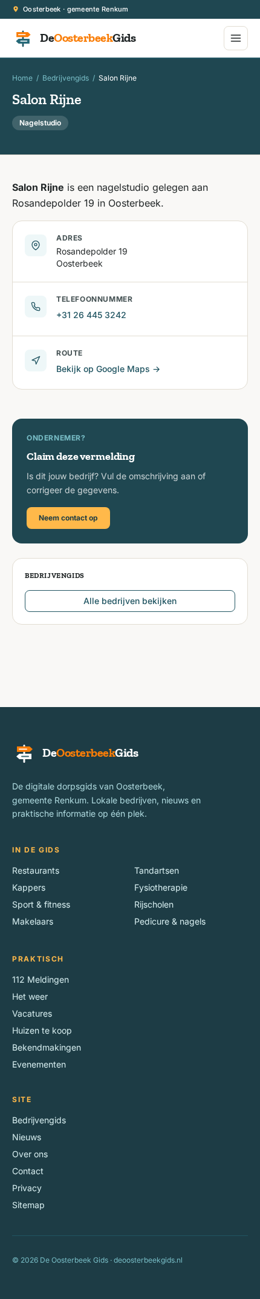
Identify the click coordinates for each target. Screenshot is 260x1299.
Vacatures (32, 1013)
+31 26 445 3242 (91, 315)
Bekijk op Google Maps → (108, 369)
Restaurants (35, 870)
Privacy (27, 1188)
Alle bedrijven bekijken (130, 601)
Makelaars (32, 921)
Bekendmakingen (46, 1047)
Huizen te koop (42, 1030)
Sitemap (28, 1205)
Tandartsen (156, 870)
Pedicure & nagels (170, 921)
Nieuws (26, 1137)
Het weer (30, 996)
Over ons (30, 1154)
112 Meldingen (40, 979)
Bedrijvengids (65, 77)
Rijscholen (154, 904)
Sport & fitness (41, 904)
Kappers (28, 887)
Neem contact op (68, 517)
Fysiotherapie (160, 887)
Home (22, 77)
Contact (28, 1171)
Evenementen (39, 1064)
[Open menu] (236, 38)
